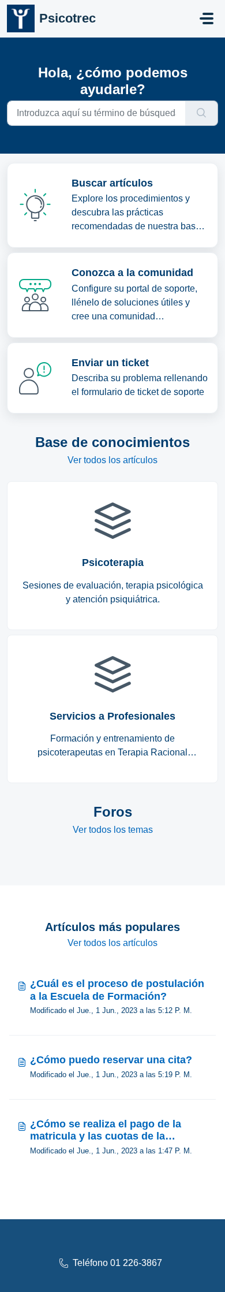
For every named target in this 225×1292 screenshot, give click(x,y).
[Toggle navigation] (206, 18)
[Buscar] (201, 113)
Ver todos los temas (113, 830)
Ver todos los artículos (113, 460)
